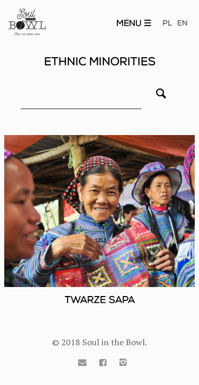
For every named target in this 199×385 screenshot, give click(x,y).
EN (182, 23)
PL (167, 23)
